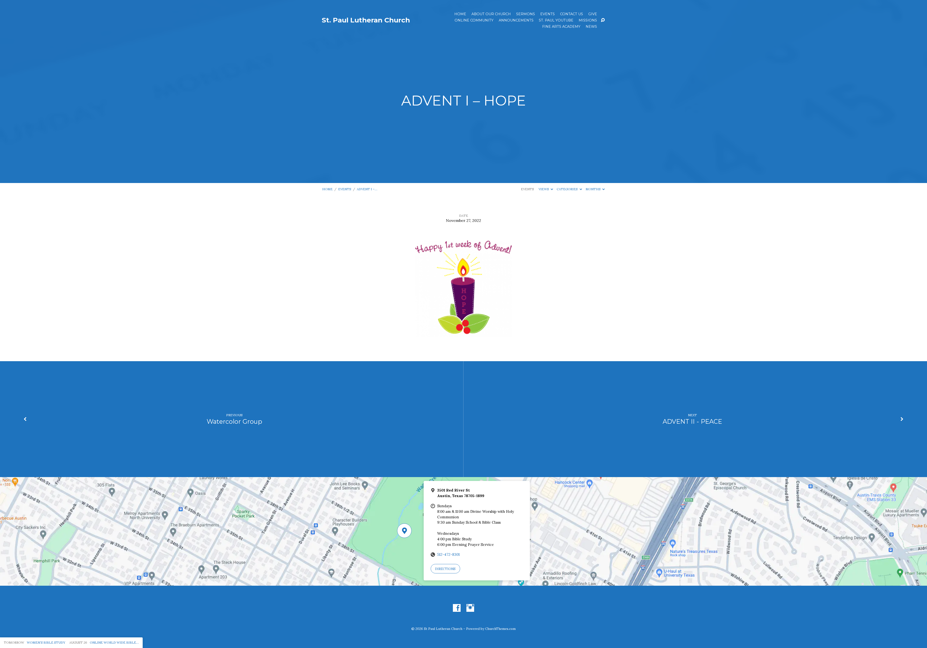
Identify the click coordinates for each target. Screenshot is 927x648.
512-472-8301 (448, 554)
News (591, 26)
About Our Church (491, 14)
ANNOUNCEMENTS (516, 20)
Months (593, 189)
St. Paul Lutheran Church (366, 20)
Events (547, 14)
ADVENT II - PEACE (692, 421)
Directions (445, 569)
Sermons (525, 14)
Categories (567, 189)
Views (544, 189)
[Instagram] (470, 608)
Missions (588, 20)
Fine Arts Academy (561, 26)
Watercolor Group (234, 421)
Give (592, 14)
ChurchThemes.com (500, 629)
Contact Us (571, 14)
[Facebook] (457, 608)
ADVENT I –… (367, 189)
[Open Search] (603, 20)
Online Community (474, 20)
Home (460, 14)
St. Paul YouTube (556, 20)
